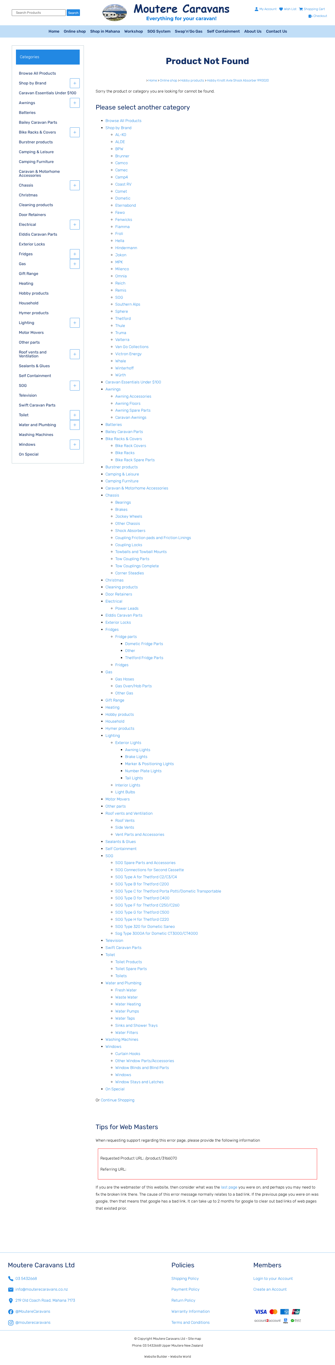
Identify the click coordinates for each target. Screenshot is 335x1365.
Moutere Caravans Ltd (169, 1338)
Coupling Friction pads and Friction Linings (153, 537)
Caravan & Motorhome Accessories (39, 173)
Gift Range (28, 273)
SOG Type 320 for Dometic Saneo (145, 926)
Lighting (26, 322)
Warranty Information (190, 1311)
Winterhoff (124, 368)
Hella (119, 240)
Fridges (26, 254)
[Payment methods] (290, 1316)
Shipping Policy (185, 1278)
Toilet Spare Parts (131, 968)
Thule (120, 325)
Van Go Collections (132, 346)
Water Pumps (127, 1011)
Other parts (29, 342)
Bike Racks (125, 452)
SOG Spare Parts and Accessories (145, 862)
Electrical (27, 224)
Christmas (28, 195)
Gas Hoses (124, 679)
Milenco (122, 269)
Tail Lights (134, 778)
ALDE (120, 141)
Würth (120, 375)
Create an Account (270, 1289)
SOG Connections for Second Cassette (149, 869)
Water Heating (128, 1004)
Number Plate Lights (143, 771)
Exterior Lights (128, 742)
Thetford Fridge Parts (144, 657)
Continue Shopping (117, 1100)
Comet (121, 191)
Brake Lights (136, 756)
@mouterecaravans (33, 1322)
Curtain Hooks (127, 1053)
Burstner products (36, 142)
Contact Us (276, 31)
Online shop (75, 31)
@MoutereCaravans (32, 1311)
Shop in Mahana (105, 31)
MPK (119, 262)
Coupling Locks (128, 544)
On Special (29, 454)
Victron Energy (128, 353)
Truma (120, 332)
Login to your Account (273, 1278)
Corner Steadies (129, 573)
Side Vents (124, 827)
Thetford (123, 318)
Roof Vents (125, 820)
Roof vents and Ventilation (33, 354)
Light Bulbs (125, 792)
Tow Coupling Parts (132, 558)
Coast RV (123, 184)
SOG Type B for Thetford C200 (142, 884)
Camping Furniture (36, 161)
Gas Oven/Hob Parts (133, 686)
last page (229, 1187)
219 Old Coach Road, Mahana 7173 (45, 1300)
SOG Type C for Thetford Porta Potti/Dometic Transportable (168, 891)
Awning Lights (137, 749)
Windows (27, 444)
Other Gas (124, 693)
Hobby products (34, 293)
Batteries (27, 112)
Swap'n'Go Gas (189, 31)
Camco (121, 163)
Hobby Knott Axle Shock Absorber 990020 (238, 80)
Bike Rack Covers (130, 445)
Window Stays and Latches (139, 1082)
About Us (253, 31)
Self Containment (223, 31)
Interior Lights (127, 785)
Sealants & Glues (34, 366)
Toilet (23, 415)
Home (54, 31)
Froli (119, 233)
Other (130, 650)
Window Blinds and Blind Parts (142, 1067)
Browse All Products (37, 73)
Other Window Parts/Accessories (144, 1060)
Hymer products (34, 313)
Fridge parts (126, 636)
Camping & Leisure (36, 151)
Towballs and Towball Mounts (141, 551)
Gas (22, 263)
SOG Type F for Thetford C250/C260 (147, 905)
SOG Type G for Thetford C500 (142, 912)
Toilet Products (128, 962)
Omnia (121, 276)
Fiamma (122, 226)
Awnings (27, 102)
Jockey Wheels (128, 516)
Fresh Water (126, 990)
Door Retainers (32, 214)
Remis (120, 290)
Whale (120, 361)
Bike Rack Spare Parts (135, 460)
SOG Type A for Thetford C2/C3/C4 (146, 877)
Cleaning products (36, 205)
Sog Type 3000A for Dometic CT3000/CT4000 (156, 933)
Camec (121, 170)
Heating (26, 283)
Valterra (122, 339)
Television (28, 395)
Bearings (123, 502)
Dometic (122, 198)
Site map (194, 1338)
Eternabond (125, 205)
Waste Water (126, 997)
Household (29, 303)
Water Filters (126, 1032)
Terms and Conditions (190, 1322)
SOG (23, 385)
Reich (120, 283)
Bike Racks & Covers (37, 132)
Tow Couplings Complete (137, 566)
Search (73, 13)
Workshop (133, 31)
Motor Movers (31, 332)
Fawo (120, 212)
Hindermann (126, 247)
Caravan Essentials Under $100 (47, 93)
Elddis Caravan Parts (38, 234)
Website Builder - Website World (167, 1356)
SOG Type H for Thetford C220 (142, 919)
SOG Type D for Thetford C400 (142, 898)
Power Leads (127, 608)
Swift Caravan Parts (37, 405)
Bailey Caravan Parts (38, 122)
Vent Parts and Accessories (139, 834)
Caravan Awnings (130, 417)
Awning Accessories (133, 396)
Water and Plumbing (37, 424)
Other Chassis (127, 523)
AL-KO (120, 134)
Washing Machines (36, 434)
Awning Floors (128, 403)
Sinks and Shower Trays (136, 1025)
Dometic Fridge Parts (144, 643)
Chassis (26, 185)
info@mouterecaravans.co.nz (41, 1289)
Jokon (120, 255)
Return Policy (183, 1300)
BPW (119, 149)
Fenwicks (123, 219)
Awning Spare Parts (133, 410)
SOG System (158, 31)
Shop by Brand (32, 83)
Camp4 (121, 177)
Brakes (121, 509)
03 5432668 (26, 1278)
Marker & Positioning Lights (149, 763)
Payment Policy (185, 1289)
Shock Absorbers (130, 530)
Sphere (121, 311)
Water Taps (125, 1018)
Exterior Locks (32, 244)
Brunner (122, 156)
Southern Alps (127, 304)
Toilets (121, 975)
